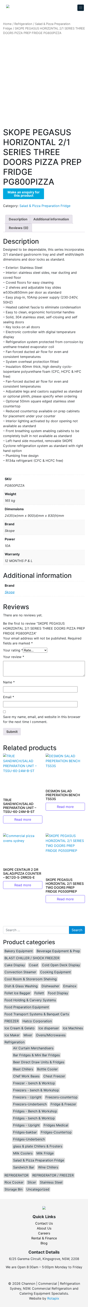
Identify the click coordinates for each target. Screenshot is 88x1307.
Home (7, 24)
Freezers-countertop (61, 1097)
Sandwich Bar (23, 1167)
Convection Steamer (20, 972)
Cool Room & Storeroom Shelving (31, 979)
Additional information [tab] (51, 219)
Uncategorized (37, 1189)
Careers (44, 1233)
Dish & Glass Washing (21, 986)
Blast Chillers (23, 1069)
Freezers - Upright (27, 1097)
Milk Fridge (45, 1153)
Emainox (70, 986)
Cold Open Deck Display (61, 965)
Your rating (13, 650)
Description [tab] (18, 219)
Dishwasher (50, 986)
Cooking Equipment (55, 972)
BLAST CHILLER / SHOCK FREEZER (32, 958)
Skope (10, 592)
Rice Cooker (14, 1182)
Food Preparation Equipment (27, 1007)
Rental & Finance (44, 1238)
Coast (33, 965)
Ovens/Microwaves (50, 1035)
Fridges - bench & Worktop (34, 1118)
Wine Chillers (48, 1167)
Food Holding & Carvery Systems (30, 1000)
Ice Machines (73, 1028)
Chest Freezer (54, 1076)
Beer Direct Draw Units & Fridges (38, 1062)
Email (8, 697)
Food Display (58, 993)
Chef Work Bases (26, 1076)
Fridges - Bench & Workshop (35, 1111)
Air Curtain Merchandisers (33, 1048)
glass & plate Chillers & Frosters (37, 1146)
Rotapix (53, 1298)
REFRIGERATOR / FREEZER (53, 1175)
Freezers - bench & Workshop (36, 1090)
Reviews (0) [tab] (18, 228)
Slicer (31, 1182)
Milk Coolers (23, 1153)
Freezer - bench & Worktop (34, 1083)
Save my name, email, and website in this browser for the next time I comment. (41, 719)
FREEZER (12, 1021)
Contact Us (44, 1223)
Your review (13, 657)
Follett (39, 993)
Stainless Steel (51, 1182)
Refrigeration (23, 24)
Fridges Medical (56, 1125)
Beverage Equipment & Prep (58, 951)
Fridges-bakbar (25, 1132)
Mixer (28, 1035)
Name (9, 682)
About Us (44, 1228)
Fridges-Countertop (56, 1132)
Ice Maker (12, 1035)
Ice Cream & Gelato (20, 1028)
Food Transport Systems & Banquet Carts (37, 1014)
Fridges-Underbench (29, 1139)
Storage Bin (14, 1189)
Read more (22, 819)
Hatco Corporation (37, 1021)
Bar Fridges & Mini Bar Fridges (36, 1055)
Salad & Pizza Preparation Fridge (44, 206)
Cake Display (15, 965)
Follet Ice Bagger (17, 993)
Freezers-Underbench (30, 1104)
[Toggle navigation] (80, 8)
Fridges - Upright (26, 1125)
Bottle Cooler (47, 1069)
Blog (44, 1243)
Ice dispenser (48, 1028)
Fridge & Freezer (63, 1104)
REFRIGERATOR (16, 1175)
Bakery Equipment (19, 951)
